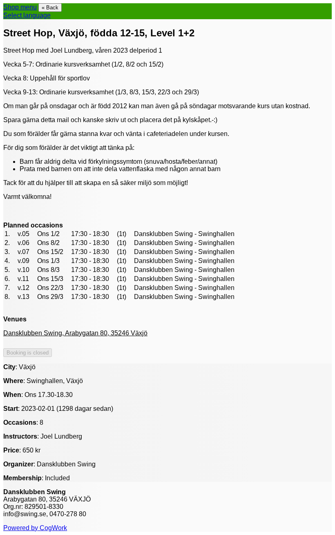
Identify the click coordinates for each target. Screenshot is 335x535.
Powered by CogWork (35, 527)
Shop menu (20, 7)
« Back (50, 7)
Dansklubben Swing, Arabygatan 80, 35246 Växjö (75, 333)
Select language (27, 15)
